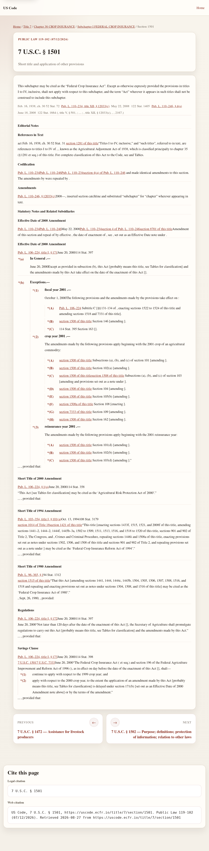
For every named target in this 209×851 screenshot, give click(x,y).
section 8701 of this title (156, 228)
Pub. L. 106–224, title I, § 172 (37, 618)
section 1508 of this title (75, 321)
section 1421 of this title (66, 524)
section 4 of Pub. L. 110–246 (121, 228)
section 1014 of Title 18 (34, 524)
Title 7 (27, 26)
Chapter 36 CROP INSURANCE (54, 26)
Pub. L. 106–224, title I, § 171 (37, 252)
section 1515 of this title (34, 580)
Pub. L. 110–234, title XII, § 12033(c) (85, 106)
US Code (10, 7)
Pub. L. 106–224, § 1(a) (33, 486)
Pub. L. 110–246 (50, 172)
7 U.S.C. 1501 (27, 662)
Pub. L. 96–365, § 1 (30, 574)
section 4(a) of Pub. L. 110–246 (104, 172)
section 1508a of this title (76, 403)
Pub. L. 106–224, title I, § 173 (37, 656)
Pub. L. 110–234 (29, 172)
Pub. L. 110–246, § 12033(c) (36, 196)
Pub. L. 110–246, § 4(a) (167, 106)
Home (201, 8)
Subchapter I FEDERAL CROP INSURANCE (106, 26)
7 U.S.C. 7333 (45, 662)
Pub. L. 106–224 (70, 308)
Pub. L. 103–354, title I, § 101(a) (39, 519)
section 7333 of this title (75, 411)
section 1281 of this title (82, 143)
